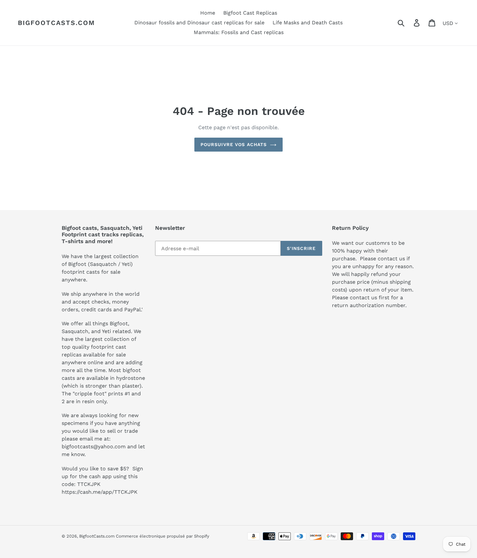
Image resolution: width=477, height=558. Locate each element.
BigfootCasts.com (56, 23)
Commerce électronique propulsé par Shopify (162, 536)
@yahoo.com (109, 446)
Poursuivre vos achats (234, 144)
